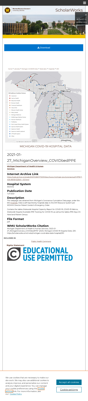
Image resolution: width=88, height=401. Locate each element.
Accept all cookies (69, 382)
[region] (44, 386)
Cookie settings (69, 389)
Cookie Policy (16, 394)
